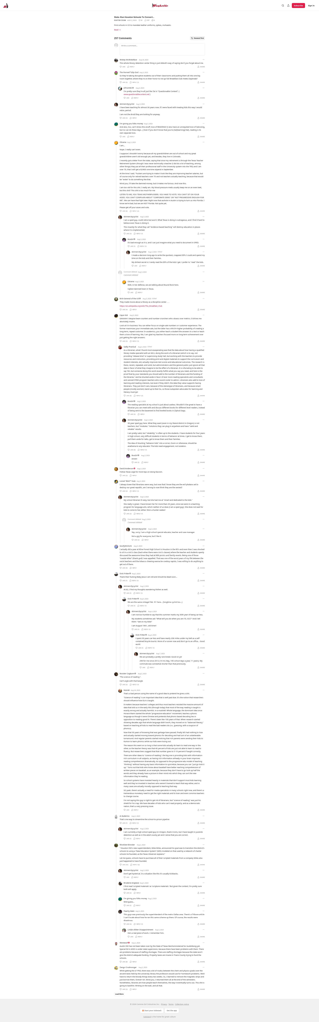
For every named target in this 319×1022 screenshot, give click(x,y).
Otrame (123, 142)
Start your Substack (152, 1010)
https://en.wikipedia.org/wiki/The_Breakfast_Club (141, 306)
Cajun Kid (124, 315)
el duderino (124, 816)
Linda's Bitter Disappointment (140, 929)
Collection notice (182, 1004)
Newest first (199, 38)
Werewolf (124, 942)
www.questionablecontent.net (136, 94)
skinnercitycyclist (127, 104)
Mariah (127, 690)
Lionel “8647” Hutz (128, 481)
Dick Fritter (124, 573)
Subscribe (298, 5)
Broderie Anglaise (131, 883)
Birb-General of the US (129, 298)
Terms (171, 1004)
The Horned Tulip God (129, 72)
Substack (147, 1017)
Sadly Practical (130, 346)
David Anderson (126, 468)
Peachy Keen (129, 911)
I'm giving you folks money (131, 123)
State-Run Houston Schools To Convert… (134, 17)
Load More (119, 994)
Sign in (311, 5)
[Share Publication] (288, 5)
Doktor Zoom (120, 20)
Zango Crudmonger (128, 967)
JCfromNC (128, 88)
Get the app (172, 1010)
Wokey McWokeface (128, 59)
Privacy (164, 1004)
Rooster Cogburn (127, 673)
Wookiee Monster (127, 844)
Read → (117, 29)
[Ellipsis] (204, 60)
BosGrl (130, 239)
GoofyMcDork (126, 546)
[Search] (282, 5)
